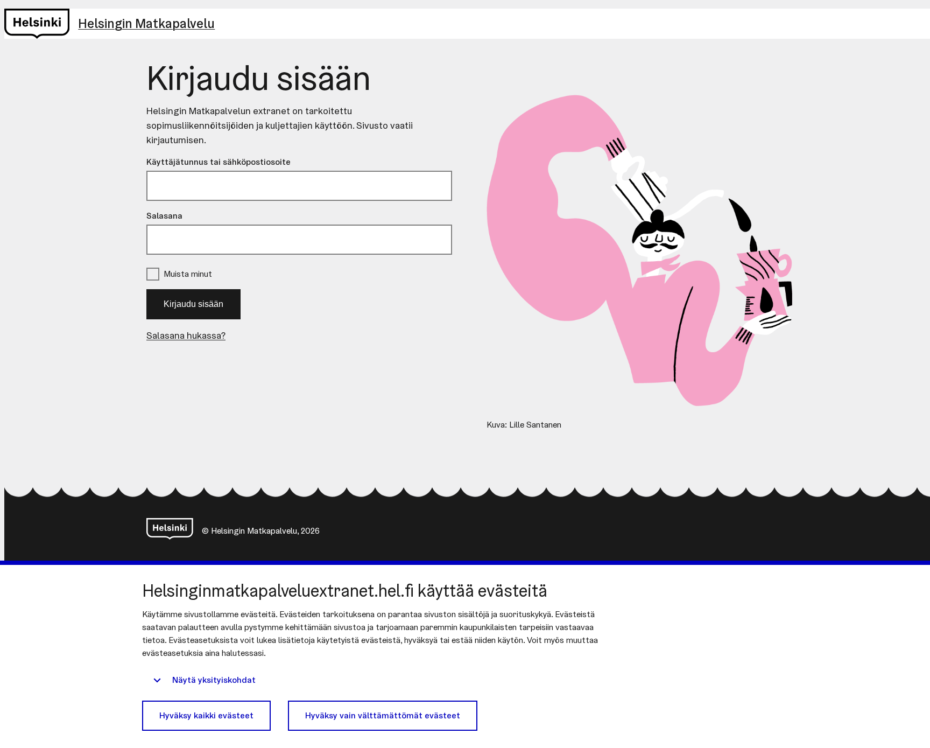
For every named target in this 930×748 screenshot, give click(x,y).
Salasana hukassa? (186, 335)
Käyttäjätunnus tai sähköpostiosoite (218, 161)
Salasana (164, 215)
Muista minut (188, 273)
